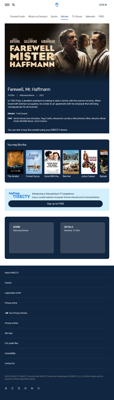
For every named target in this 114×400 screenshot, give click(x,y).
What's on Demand (37, 16)
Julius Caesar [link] (88, 176)
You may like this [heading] (16, 144)
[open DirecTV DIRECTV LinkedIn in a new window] (6, 388)
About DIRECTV (12, 272)
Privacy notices (11, 323)
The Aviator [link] (13, 176)
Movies (64, 16)
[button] (7, 4)
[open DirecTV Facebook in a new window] (12, 388)
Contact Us (10, 363)
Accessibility (10, 353)
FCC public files (11, 343)
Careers (8, 282)
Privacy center (11, 302)
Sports (54, 16)
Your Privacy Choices (18, 313)
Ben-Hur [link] (67, 176)
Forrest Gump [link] (32, 176)
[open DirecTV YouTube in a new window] (32, 388)
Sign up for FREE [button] (55, 203)
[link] (15, 162)
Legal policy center (13, 292)
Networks (90, 16)
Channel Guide (17, 16)
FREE (101, 16)
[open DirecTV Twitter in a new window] (19, 388)
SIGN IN (103, 4)
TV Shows (77, 16)
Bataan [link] (103, 176)
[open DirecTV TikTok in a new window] (38, 388)
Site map (8, 333)
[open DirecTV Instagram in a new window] (25, 388)
